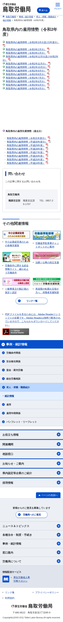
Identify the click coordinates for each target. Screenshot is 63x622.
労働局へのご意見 (32, 514)
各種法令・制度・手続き (17, 534)
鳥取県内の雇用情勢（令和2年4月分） (25, 88)
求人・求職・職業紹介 (18, 387)
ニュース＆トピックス (16, 526)
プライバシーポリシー (47, 592)
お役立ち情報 (11, 434)
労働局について (12, 561)
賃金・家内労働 (14, 370)
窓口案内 (8, 552)
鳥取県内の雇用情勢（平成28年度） (26, 148)
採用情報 (8, 482)
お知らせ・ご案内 (13, 463)
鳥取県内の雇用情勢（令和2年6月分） (26, 81)
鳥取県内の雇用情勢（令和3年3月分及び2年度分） (32, 42)
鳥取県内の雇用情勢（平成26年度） (26, 156)
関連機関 (8, 444)
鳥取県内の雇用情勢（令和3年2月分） (26, 49)
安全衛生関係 (13, 361)
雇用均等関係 (13, 413)
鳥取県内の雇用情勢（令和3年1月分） (26, 53)
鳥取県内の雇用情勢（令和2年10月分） (26, 67)
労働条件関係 (13, 352)
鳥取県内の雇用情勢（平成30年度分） (27, 141)
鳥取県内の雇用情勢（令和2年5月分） (26, 85)
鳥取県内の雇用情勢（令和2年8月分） (26, 74)
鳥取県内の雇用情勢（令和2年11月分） (26, 63)
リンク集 (9, 592)
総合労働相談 (13, 378)
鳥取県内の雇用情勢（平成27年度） (26, 152)
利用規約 (9, 598)
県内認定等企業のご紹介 (17, 473)
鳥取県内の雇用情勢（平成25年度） (26, 159)
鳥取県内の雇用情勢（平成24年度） (26, 163)
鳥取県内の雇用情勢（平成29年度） (26, 145)
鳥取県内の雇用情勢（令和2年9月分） (26, 70)
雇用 (8, 404)
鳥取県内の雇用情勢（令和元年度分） (27, 138)
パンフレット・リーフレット (21, 421)
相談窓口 (8, 454)
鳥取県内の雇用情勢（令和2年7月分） (26, 77)
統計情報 (9, 396)
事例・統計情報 (12, 543)
